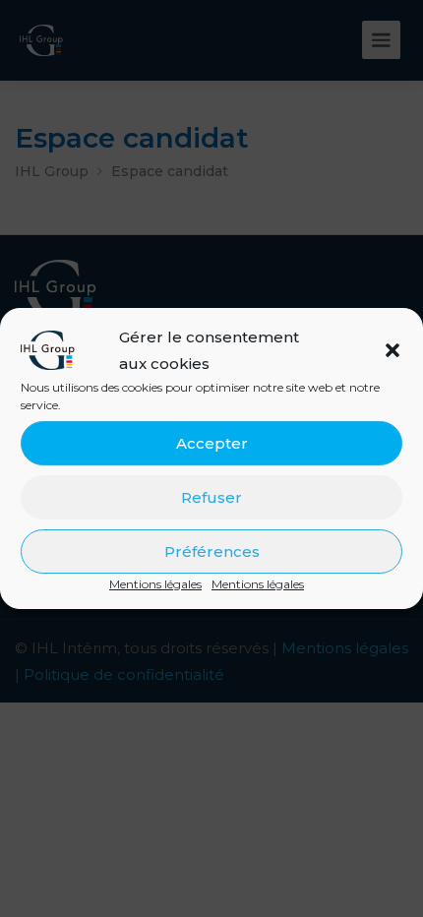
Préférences (212, 551)
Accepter (212, 443)
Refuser (211, 497)
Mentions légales (155, 584)
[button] (392, 350)
